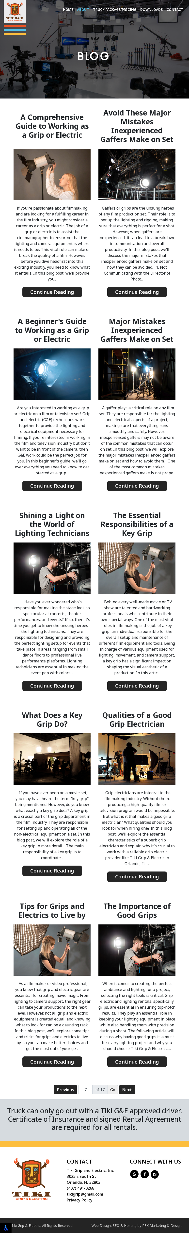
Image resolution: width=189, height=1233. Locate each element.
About (83, 9)
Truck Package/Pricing (114, 9)
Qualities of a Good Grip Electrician (137, 719)
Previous (65, 1089)
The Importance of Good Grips (137, 911)
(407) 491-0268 (80, 1188)
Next (127, 1089)
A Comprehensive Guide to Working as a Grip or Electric (52, 126)
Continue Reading (52, 292)
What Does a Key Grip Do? (52, 719)
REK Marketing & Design (162, 1225)
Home (68, 9)
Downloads (151, 9)
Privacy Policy (80, 1200)
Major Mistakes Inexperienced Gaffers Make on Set (136, 330)
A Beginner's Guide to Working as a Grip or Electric (52, 330)
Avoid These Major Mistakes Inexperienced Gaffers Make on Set (136, 126)
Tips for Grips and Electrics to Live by (52, 911)
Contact (175, 9)
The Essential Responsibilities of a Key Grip (136, 524)
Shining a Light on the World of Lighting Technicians (52, 524)
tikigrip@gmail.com (85, 1194)
